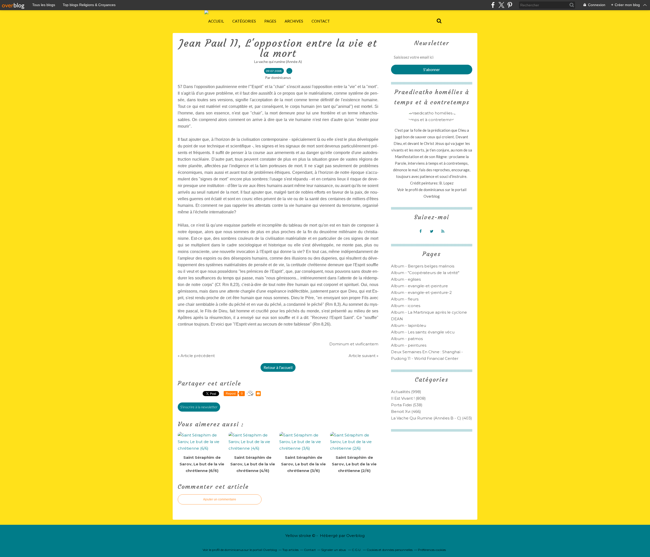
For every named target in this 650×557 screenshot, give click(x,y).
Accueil (216, 21)
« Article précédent (196, 355)
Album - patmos (407, 338)
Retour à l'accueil (278, 367)
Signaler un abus (334, 550)
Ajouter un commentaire (219, 499)
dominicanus (434, 189)
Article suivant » (363, 355)
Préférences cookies (432, 550)
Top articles (290, 550)
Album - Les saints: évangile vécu (422, 332)
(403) (431, 418)
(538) (406, 404)
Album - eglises (406, 279)
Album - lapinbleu (408, 325)
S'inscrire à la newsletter (199, 407)
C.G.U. (356, 550)
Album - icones (405, 305)
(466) (406, 411)
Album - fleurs (404, 299)
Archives (294, 21)
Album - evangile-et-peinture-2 (421, 292)
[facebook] (493, 5)
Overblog (355, 535)
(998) (406, 391)
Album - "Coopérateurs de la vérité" (425, 272)
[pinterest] (510, 5)
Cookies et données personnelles (390, 550)
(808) (408, 398)
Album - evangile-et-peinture (419, 285)
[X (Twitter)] (501, 5)
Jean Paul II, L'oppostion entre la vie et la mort (278, 48)
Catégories (244, 21)
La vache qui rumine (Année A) (278, 61)
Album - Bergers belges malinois (422, 266)
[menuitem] (216, 21)
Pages (270, 21)
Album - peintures (408, 345)
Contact (321, 21)
